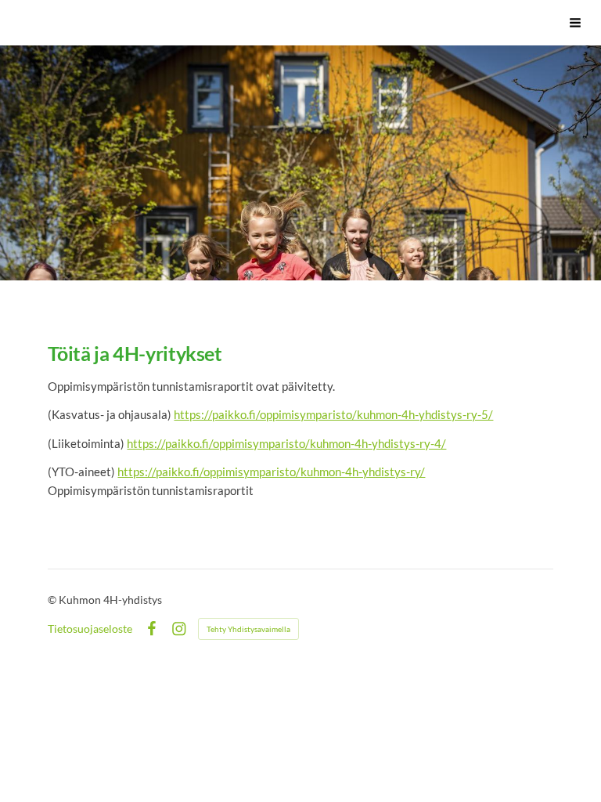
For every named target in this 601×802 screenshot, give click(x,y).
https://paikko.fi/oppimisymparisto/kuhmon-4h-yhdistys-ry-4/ (286, 443)
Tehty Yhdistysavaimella (248, 629)
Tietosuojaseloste (90, 628)
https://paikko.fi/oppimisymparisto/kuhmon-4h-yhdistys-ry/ (271, 471)
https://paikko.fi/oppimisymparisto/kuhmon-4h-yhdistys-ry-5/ (333, 414)
